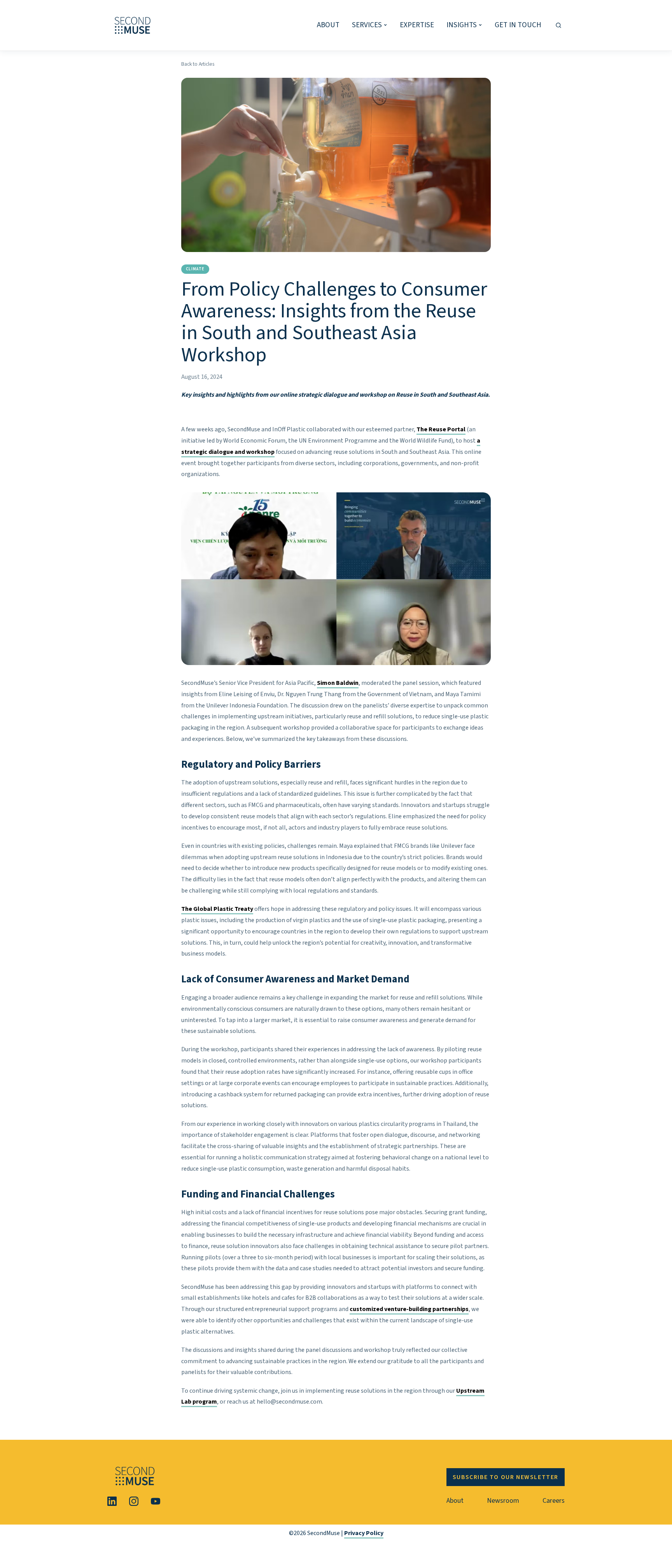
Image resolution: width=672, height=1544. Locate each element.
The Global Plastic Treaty (217, 909)
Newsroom (503, 1500)
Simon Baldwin (338, 683)
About (455, 1500)
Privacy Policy (363, 1533)
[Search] (558, 25)
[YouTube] (155, 1501)
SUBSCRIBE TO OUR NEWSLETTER (505, 1477)
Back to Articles (197, 64)
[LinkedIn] (112, 1501)
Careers (553, 1500)
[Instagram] (133, 1501)
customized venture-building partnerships (409, 1309)
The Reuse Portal (441, 429)
